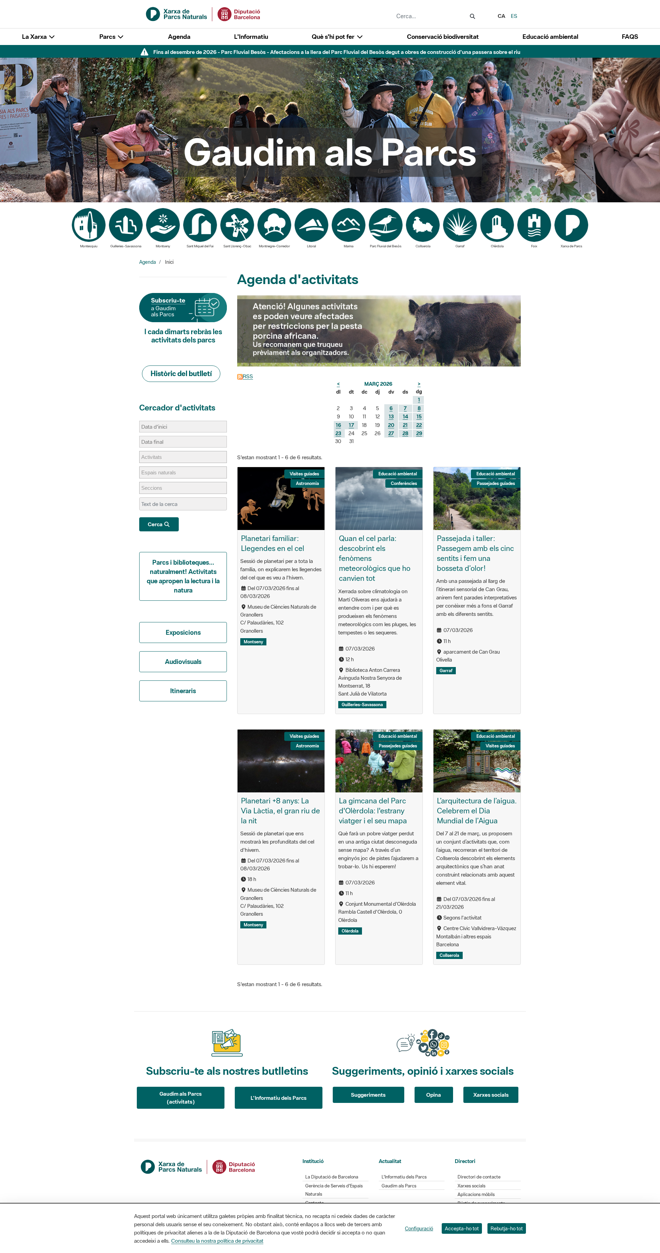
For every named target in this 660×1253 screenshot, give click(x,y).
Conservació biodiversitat (443, 37)
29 (419, 433)
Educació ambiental (550, 37)
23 (338, 433)
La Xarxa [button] (35, 37)
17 (351, 425)
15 (419, 416)
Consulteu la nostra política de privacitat (217, 1240)
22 (419, 425)
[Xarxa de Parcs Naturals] (203, 13)
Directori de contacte (479, 1177)
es (514, 15)
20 (391, 425)
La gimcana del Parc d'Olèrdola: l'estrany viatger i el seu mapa (373, 810)
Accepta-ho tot (462, 1228)
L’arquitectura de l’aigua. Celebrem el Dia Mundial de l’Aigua (477, 810)
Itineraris (183, 691)
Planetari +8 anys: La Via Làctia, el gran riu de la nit (280, 810)
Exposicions (183, 632)
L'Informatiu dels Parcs (279, 1097)
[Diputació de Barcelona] (198, 1166)
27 (391, 433)
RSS (248, 376)
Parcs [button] (108, 37)
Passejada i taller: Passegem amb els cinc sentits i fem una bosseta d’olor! (475, 553)
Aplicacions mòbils (476, 1194)
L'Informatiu (251, 37)
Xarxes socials (491, 1094)
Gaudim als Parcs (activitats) (181, 1097)
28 (405, 433)
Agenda (179, 37)
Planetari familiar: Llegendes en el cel (272, 543)
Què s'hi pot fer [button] (334, 37)
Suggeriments (368, 1094)
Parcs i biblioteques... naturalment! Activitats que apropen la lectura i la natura (183, 576)
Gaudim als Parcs (399, 1186)
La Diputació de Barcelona (331, 1177)
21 (405, 425)
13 (391, 416)
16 (338, 425)
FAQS (630, 37)
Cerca (156, 524)
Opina (433, 1094)
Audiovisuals (183, 661)
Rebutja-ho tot (507, 1228)
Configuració (419, 1228)
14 (405, 416)
